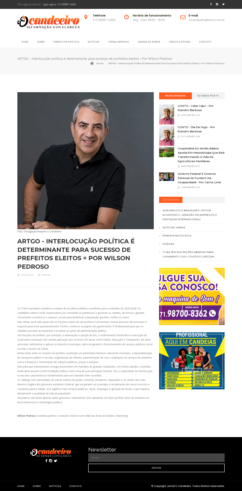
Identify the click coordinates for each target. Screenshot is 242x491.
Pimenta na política (177, 235)
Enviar (156, 468)
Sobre (41, 41)
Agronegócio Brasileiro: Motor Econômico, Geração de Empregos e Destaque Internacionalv (190, 215)
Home (25, 41)
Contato (205, 41)
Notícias (93, 41)
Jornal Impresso (118, 41)
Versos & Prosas (179, 41)
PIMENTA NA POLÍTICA (66, 41)
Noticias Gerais (174, 227)
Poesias (168, 243)
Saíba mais (192, 307)
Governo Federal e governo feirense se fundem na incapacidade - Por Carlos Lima (199, 178)
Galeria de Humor (149, 41)
